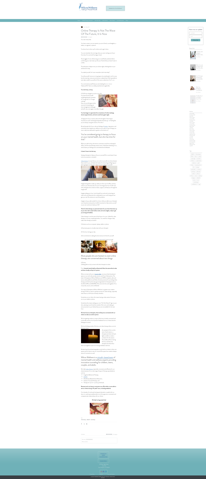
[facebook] (103, 471)
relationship (198, 171)
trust (198, 180)
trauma (194, 180)
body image (193, 158)
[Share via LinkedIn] (86, 423)
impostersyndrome (198, 165)
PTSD (192, 156)
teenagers (193, 177)
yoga (199, 184)
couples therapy (198, 160)
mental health (193, 169)
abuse (196, 156)
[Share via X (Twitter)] (84, 423)
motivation (199, 169)
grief (198, 162)
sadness (193, 173)
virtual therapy (196, 182)
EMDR (192, 154)
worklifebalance (194, 184)
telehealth (198, 177)
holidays (192, 165)
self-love (191, 175)
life (193, 167)
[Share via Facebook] (81, 423)
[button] (90, 336)
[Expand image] (91, 242)
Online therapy (198, 154)
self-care (198, 173)
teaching (200, 175)
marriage (197, 167)
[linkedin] (105, 471)
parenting (193, 171)
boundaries (199, 158)
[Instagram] (101, 471)
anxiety (200, 156)
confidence (192, 160)
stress (196, 175)
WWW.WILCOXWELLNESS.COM (100, 476)
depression (194, 162)
